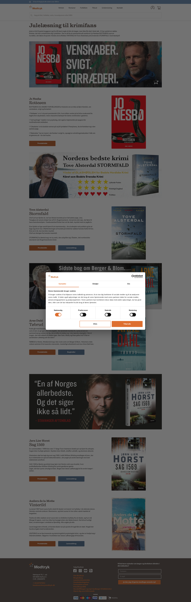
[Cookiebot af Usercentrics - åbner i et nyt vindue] (133, 276)
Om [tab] (128, 284)
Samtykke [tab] (62, 284)
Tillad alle (127, 324)
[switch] (83, 315)
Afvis (95, 324)
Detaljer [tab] (96, 284)
